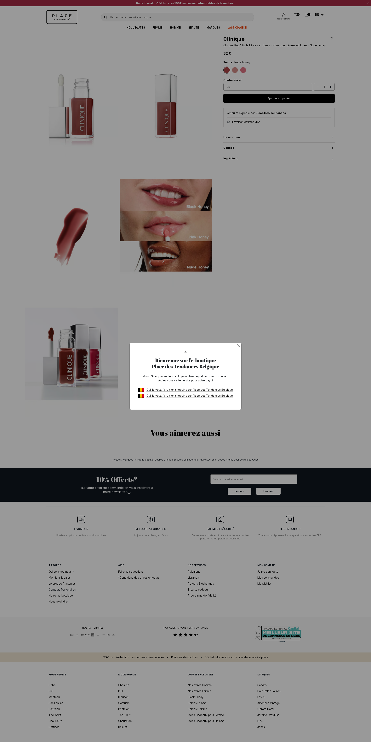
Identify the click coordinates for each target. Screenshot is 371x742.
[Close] (239, 346)
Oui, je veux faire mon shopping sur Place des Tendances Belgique (189, 389)
